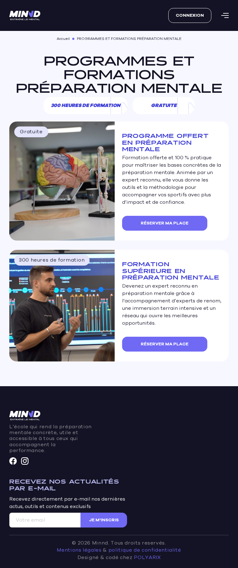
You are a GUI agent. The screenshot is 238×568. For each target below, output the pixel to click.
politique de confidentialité (144, 550)
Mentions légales (79, 550)
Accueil (63, 38)
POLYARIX (147, 557)
